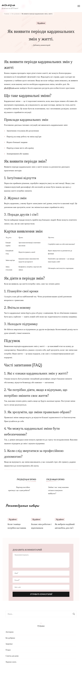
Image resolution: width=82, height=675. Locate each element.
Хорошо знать (11, 662)
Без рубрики (41, 23)
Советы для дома (12, 656)
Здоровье (9, 644)
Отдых (8, 650)
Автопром (9, 632)
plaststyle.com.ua (10, 88)
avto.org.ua (8, 5)
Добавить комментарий (41, 45)
